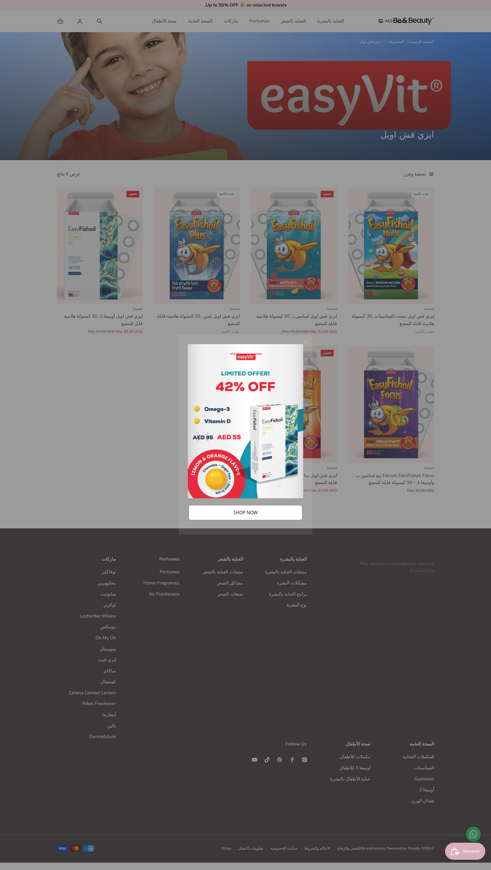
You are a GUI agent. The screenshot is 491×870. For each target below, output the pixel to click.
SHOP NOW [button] (245, 512)
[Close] (305, 342)
